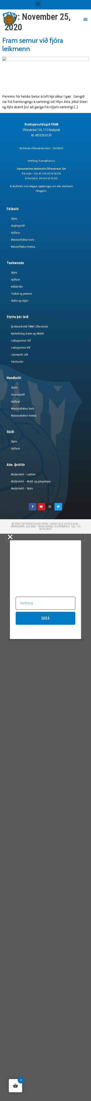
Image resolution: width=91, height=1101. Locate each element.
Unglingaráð (18, 225)
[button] (38, 3)
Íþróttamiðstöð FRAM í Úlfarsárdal (29, 326)
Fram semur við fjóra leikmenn (32, 44)
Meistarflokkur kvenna (23, 246)
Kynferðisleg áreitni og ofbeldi (27, 333)
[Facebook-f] (32, 506)
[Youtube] (41, 506)
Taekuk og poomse (21, 293)
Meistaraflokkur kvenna (23, 415)
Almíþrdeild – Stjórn (22, 488)
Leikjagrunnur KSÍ (20, 347)
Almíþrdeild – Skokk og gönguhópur (31, 481)
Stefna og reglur (19, 300)
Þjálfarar (15, 232)
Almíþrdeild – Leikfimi (23, 474)
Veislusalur (17, 361)
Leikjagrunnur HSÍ (21, 340)
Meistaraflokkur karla (22, 239)
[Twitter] (58, 506)
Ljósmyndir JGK (19, 354)
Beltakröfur (17, 286)
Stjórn (14, 218)
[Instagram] (50, 506)
